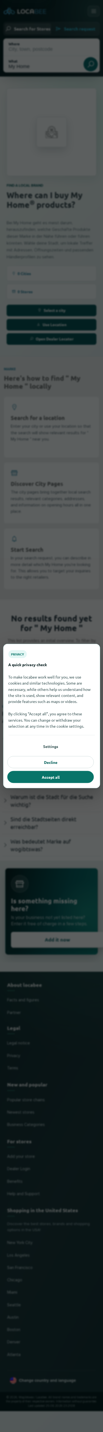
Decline (50, 762)
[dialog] (51, 716)
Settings (50, 746)
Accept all (51, 777)
